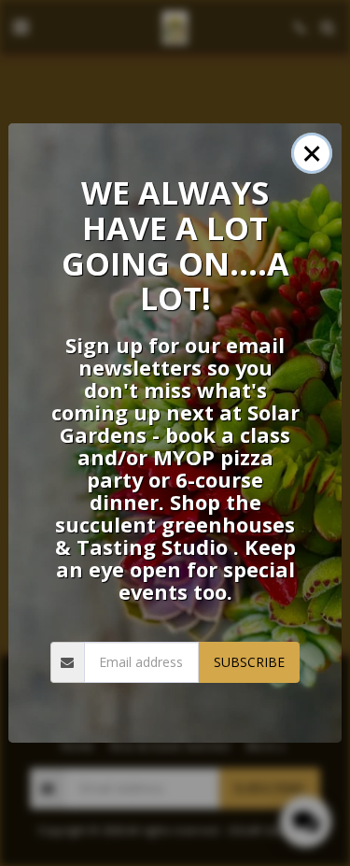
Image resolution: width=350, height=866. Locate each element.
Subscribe (249, 662)
